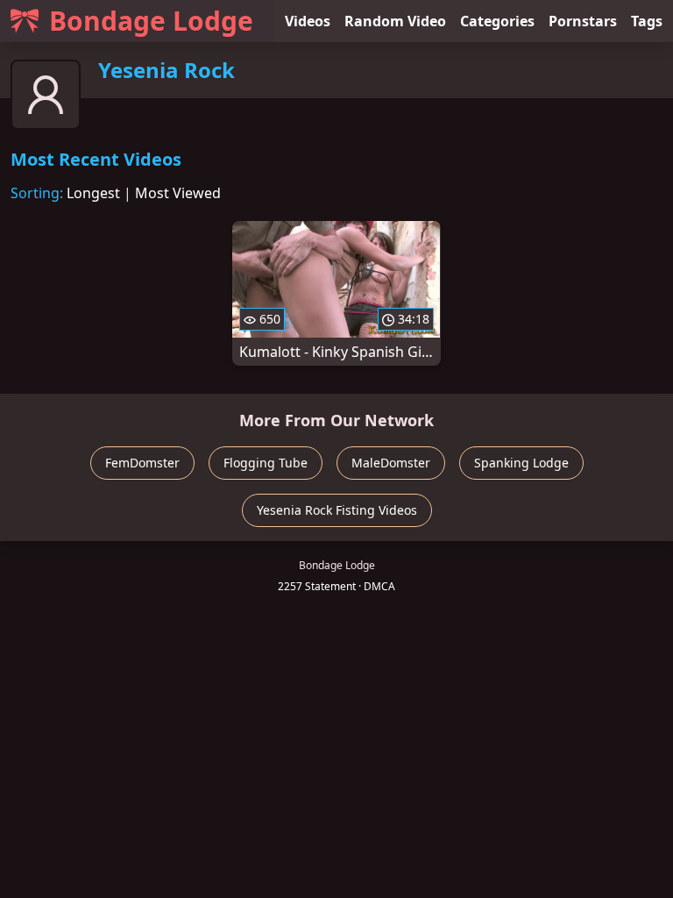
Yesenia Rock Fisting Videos (337, 510)
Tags (646, 21)
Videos (307, 21)
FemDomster (142, 462)
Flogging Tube (265, 462)
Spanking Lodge (521, 462)
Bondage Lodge (151, 21)
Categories (497, 21)
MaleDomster (390, 462)
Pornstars (583, 21)
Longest (93, 193)
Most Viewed (178, 193)
